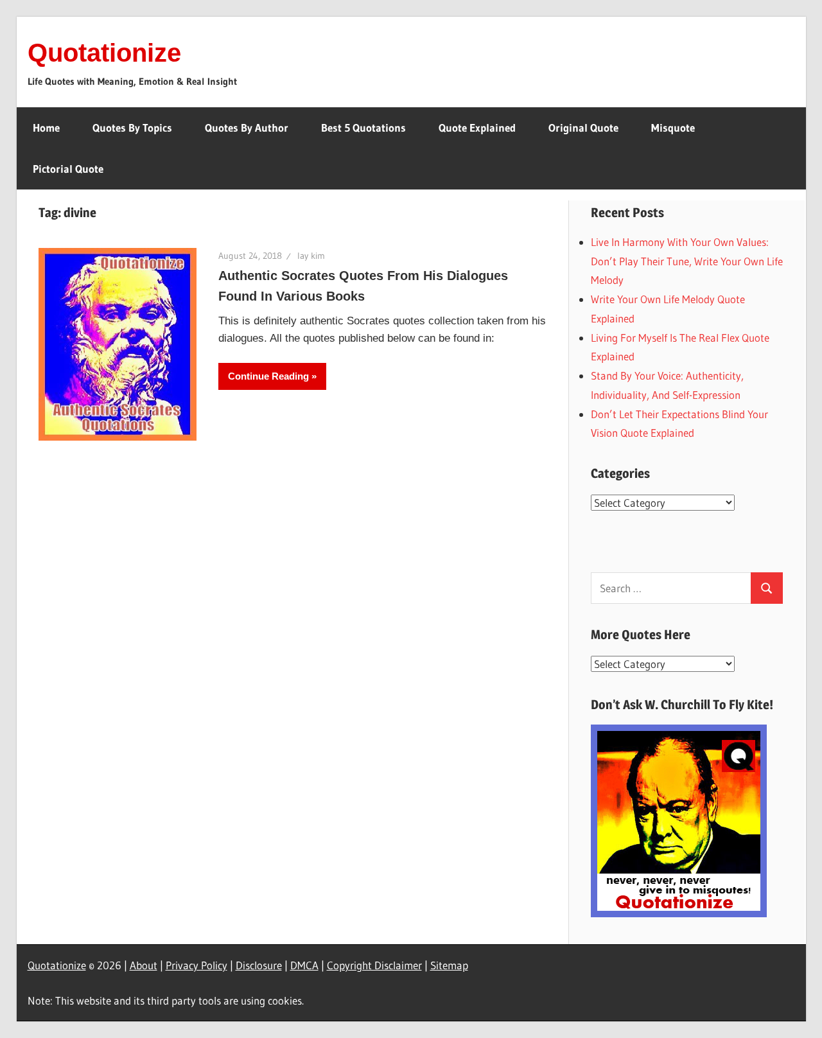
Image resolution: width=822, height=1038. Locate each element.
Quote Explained (477, 127)
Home (46, 127)
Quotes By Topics (132, 127)
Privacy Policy (196, 965)
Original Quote (583, 127)
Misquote (673, 127)
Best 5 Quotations (363, 127)
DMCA (304, 965)
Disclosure (259, 965)
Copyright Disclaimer (374, 965)
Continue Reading (268, 376)
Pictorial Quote (68, 168)
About (143, 965)
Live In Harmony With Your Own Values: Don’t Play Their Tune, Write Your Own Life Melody (687, 261)
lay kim (311, 255)
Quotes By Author (246, 127)
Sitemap (449, 965)
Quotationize (104, 53)
